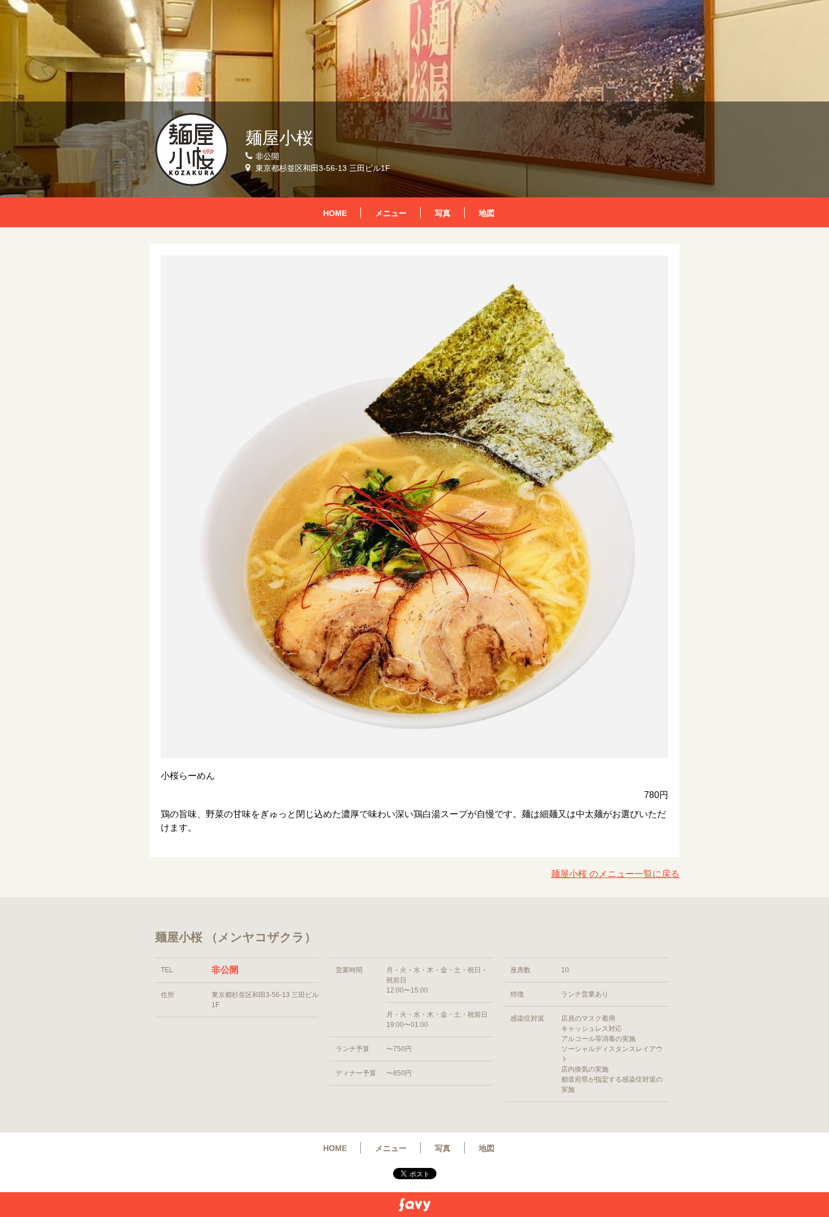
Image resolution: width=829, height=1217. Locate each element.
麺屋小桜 (279, 138)
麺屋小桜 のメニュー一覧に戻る (615, 874)
